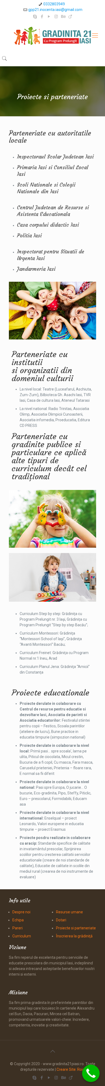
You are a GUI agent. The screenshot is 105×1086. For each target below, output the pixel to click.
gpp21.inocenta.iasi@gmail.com (55, 9)
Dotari (61, 920)
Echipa (18, 920)
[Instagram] (56, 16)
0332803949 (54, 4)
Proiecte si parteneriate (76, 928)
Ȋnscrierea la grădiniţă (74, 936)
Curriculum (21, 936)
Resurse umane (69, 912)
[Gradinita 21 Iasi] (52, 36)
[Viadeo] (70, 16)
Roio (81, 1069)
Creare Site (66, 1069)
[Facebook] (42, 16)
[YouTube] (49, 16)
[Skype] (35, 16)
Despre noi (21, 912)
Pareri (17, 928)
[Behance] (63, 16)
